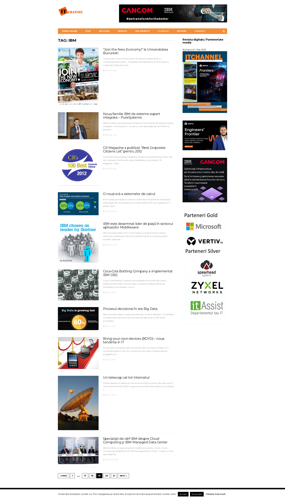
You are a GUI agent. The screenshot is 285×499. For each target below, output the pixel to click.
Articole (104, 31)
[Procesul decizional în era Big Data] (78, 318)
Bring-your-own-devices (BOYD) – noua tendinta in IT (133, 340)
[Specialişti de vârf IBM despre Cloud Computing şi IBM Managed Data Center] (78, 450)
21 (114, 475)
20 (106, 475)
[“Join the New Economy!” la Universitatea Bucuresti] (78, 76)
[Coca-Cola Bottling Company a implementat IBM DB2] (78, 285)
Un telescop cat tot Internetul (126, 378)
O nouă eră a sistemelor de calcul (129, 194)
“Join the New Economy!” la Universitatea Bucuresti (135, 51)
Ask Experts (142, 31)
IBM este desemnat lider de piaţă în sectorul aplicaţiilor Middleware (138, 225)
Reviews (182, 31)
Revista (122, 31)
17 (85, 475)
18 (92, 475)
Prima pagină (69, 31)
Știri (88, 31)
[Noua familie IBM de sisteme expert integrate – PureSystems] (78, 125)
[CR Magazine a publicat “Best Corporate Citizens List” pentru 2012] (78, 165)
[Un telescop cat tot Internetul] (78, 403)
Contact (200, 31)
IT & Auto (163, 31)
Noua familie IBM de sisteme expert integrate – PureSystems (131, 115)
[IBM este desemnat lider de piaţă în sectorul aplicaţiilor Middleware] (78, 242)
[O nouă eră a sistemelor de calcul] (78, 203)
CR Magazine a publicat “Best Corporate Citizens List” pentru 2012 (134, 149)
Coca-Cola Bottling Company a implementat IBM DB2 (137, 273)
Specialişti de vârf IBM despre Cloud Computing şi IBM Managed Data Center (135, 440)
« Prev (63, 476)
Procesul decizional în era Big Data (130, 309)
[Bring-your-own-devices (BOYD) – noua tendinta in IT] (78, 353)
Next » (123, 476)
